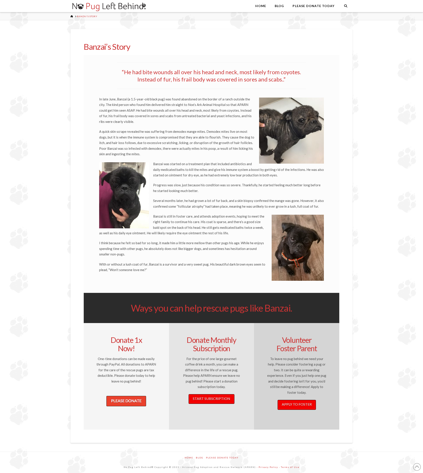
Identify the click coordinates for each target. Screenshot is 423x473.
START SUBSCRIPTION (211, 398)
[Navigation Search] (345, 6)
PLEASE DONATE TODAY (222, 457)
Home (189, 457)
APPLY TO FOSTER (297, 404)
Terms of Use (290, 467)
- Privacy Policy (267, 467)
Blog (199, 457)
